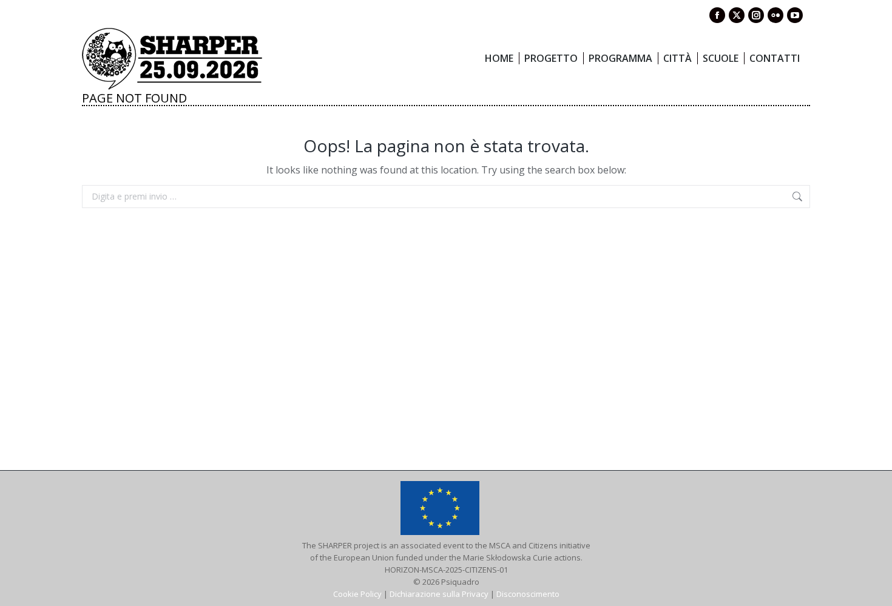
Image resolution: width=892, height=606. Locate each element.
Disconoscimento (527, 593)
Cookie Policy (357, 593)
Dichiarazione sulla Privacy (439, 593)
